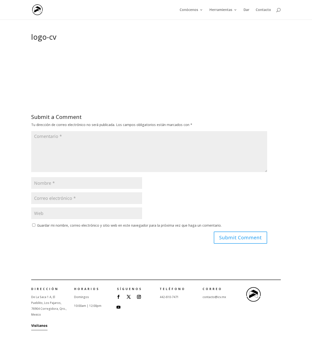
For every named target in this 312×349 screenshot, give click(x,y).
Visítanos (39, 325)
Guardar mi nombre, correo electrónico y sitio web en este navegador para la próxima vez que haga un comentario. (129, 225)
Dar (246, 10)
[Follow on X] (129, 297)
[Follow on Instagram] (139, 297)
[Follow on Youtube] (118, 307)
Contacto (263, 10)
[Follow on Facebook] (118, 297)
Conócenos (189, 10)
